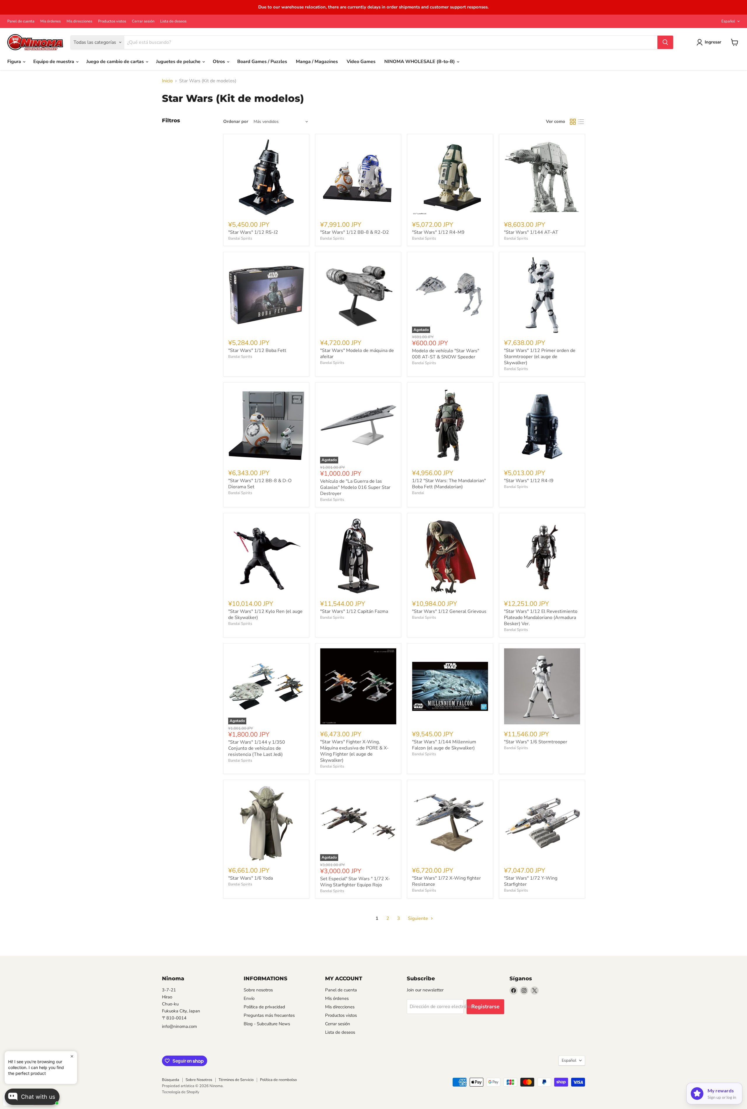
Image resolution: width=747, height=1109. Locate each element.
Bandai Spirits (240, 238)
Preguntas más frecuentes (269, 1015)
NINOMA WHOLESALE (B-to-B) (420, 61)
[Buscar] (665, 42)
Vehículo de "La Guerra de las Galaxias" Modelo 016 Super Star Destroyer (355, 487)
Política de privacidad (264, 1007)
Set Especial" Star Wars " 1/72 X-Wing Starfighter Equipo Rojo (355, 882)
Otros (219, 61)
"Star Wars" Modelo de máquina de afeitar (357, 353)
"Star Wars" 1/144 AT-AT (531, 232)
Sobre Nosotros (199, 1079)
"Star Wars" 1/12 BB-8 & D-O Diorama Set (260, 483)
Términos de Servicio (236, 1079)
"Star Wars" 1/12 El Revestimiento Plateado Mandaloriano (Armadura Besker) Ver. (540, 617)
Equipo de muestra (54, 61)
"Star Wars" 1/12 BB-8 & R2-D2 (354, 232)
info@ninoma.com (179, 1026)
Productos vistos (112, 21)
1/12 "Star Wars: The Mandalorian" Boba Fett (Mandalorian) (449, 483)
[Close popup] (72, 1056)
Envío (249, 998)
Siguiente (418, 918)
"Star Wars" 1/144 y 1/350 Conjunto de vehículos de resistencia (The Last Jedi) (256, 748)
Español (728, 21)
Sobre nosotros (258, 990)
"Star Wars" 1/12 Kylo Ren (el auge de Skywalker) (265, 614)
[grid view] (573, 122)
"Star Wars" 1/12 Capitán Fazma (354, 611)
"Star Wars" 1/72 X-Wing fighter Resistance (446, 881)
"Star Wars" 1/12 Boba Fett (257, 350)
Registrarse (485, 1006)
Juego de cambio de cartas (115, 61)
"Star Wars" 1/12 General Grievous (449, 611)
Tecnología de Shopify (180, 1092)
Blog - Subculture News (267, 1024)
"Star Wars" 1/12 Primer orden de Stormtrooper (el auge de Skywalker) (539, 356)
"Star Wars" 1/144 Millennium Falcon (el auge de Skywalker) (444, 745)
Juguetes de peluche (179, 61)
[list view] (581, 122)
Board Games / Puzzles (262, 61)
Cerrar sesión (143, 21)
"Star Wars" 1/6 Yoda (250, 878)
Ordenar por (235, 121)
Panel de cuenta (20, 21)
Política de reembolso (278, 1079)
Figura (14, 61)
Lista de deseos (173, 21)
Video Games (361, 61)
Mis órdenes (50, 21)
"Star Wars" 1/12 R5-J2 (253, 232)
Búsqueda (170, 1079)
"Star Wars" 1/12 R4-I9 (529, 480)
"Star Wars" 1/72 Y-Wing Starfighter (530, 881)
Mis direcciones (79, 21)
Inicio (167, 80)
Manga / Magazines (317, 61)
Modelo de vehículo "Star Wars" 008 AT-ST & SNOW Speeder (445, 354)
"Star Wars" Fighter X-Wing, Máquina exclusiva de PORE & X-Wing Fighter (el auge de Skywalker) (354, 751)
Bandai (418, 493)
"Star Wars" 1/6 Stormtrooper (535, 742)
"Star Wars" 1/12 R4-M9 (438, 232)
